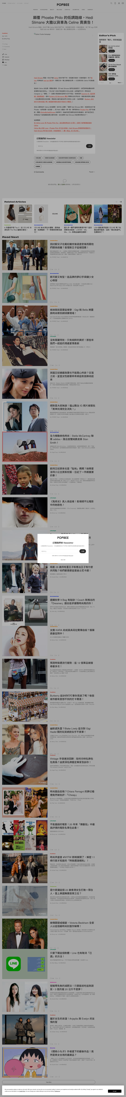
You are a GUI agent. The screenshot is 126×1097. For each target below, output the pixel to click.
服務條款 (66, 555)
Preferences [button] (57, 1091)
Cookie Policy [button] (22, 1091)
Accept (114, 1091)
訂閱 (82, 551)
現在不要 (63, 559)
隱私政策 (71, 555)
